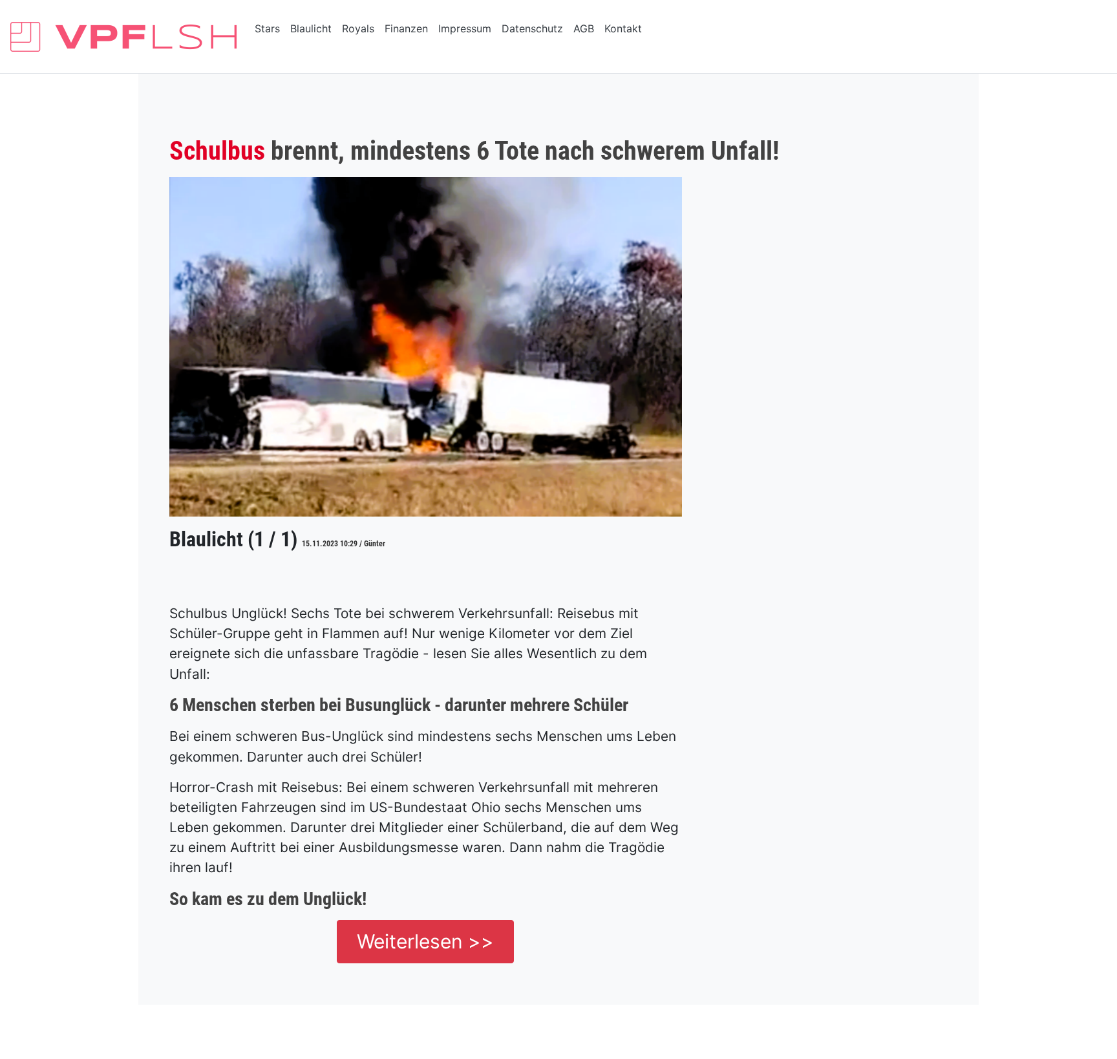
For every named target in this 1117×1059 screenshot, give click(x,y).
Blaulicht (311, 28)
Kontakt (623, 28)
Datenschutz (532, 28)
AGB (583, 28)
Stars (267, 28)
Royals (358, 28)
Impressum (464, 28)
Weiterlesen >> (425, 941)
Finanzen (406, 28)
